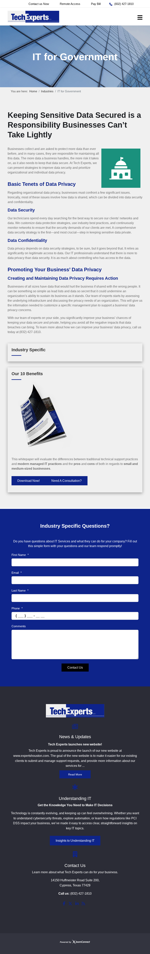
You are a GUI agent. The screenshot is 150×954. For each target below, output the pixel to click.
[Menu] (140, 17)
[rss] (83, 904)
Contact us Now (39, 3)
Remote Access (70, 3)
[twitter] (70, 904)
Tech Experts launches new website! (75, 744)
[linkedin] (77, 904)
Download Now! (28, 480)
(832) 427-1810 (124, 3)
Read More (75, 774)
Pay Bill (96, 3)
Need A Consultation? (66, 480)
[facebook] (64, 904)
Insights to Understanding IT (75, 840)
